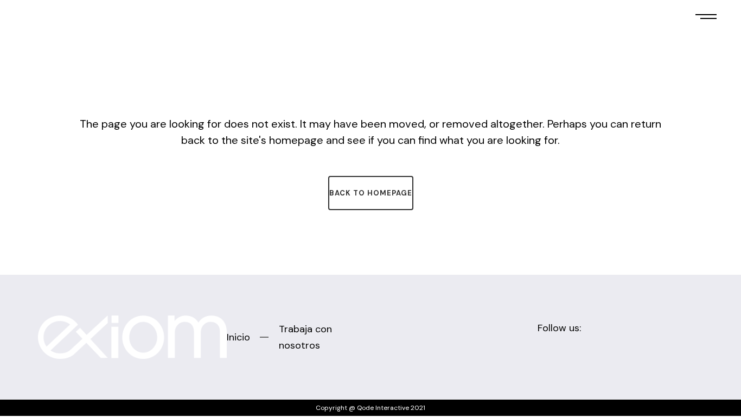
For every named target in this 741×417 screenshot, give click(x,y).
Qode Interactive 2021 (391, 407)
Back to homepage (370, 193)
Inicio (238, 337)
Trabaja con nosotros (305, 337)
